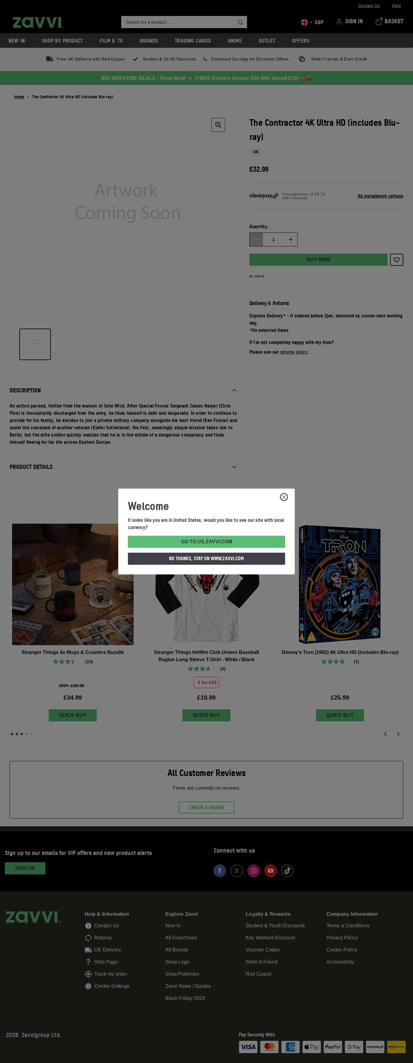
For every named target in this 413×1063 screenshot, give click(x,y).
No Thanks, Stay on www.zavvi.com (206, 558)
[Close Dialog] (284, 497)
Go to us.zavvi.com (206, 541)
